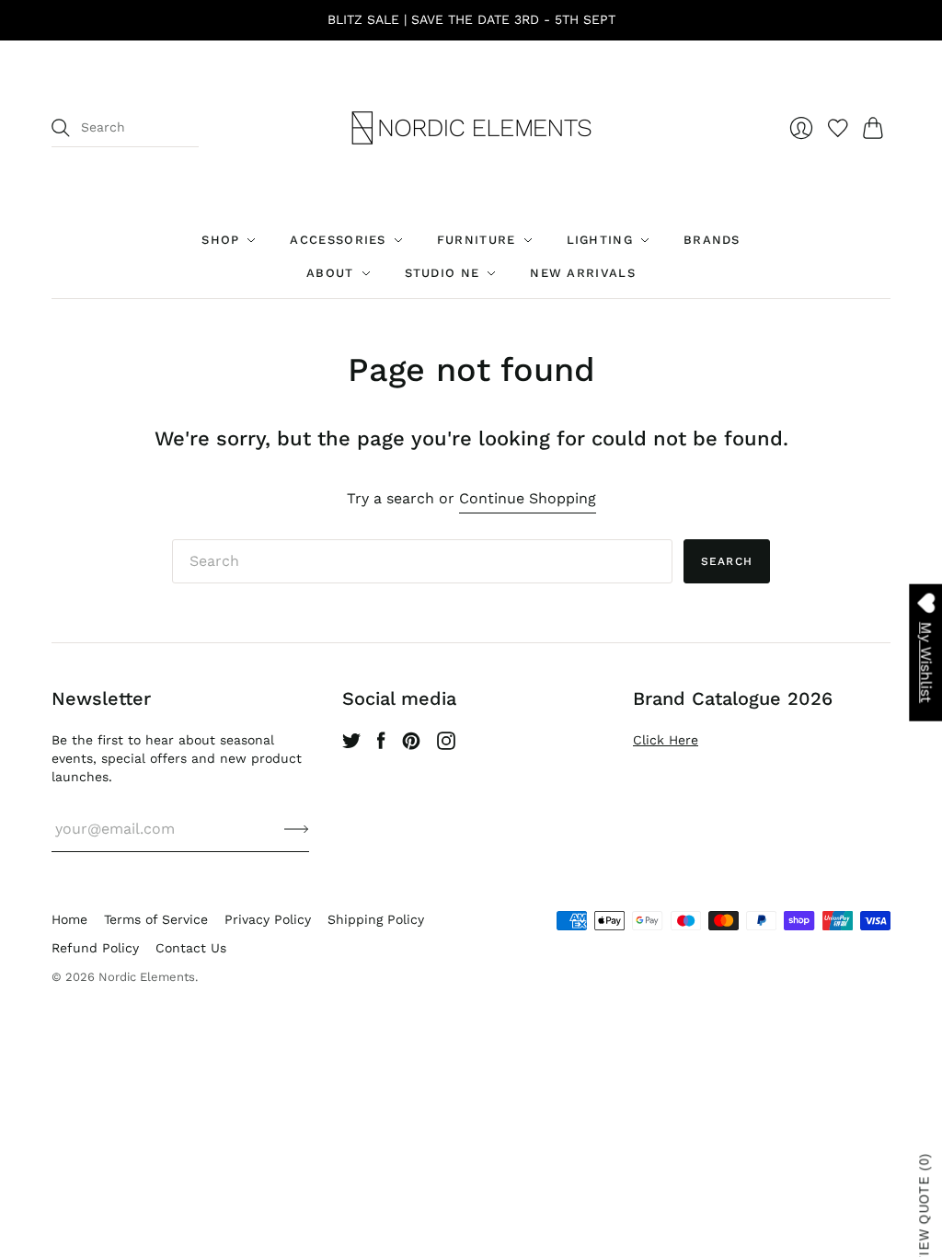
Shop (220, 240)
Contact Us (190, 947)
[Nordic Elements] (471, 128)
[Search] (61, 128)
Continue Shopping (527, 498)
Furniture (476, 240)
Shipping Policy (375, 919)
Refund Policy (95, 947)
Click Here (665, 739)
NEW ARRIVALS (583, 273)
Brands (712, 240)
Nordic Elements (146, 977)
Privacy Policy (267, 919)
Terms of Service (156, 919)
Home (69, 919)
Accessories (337, 240)
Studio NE (442, 273)
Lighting (600, 240)
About (330, 273)
